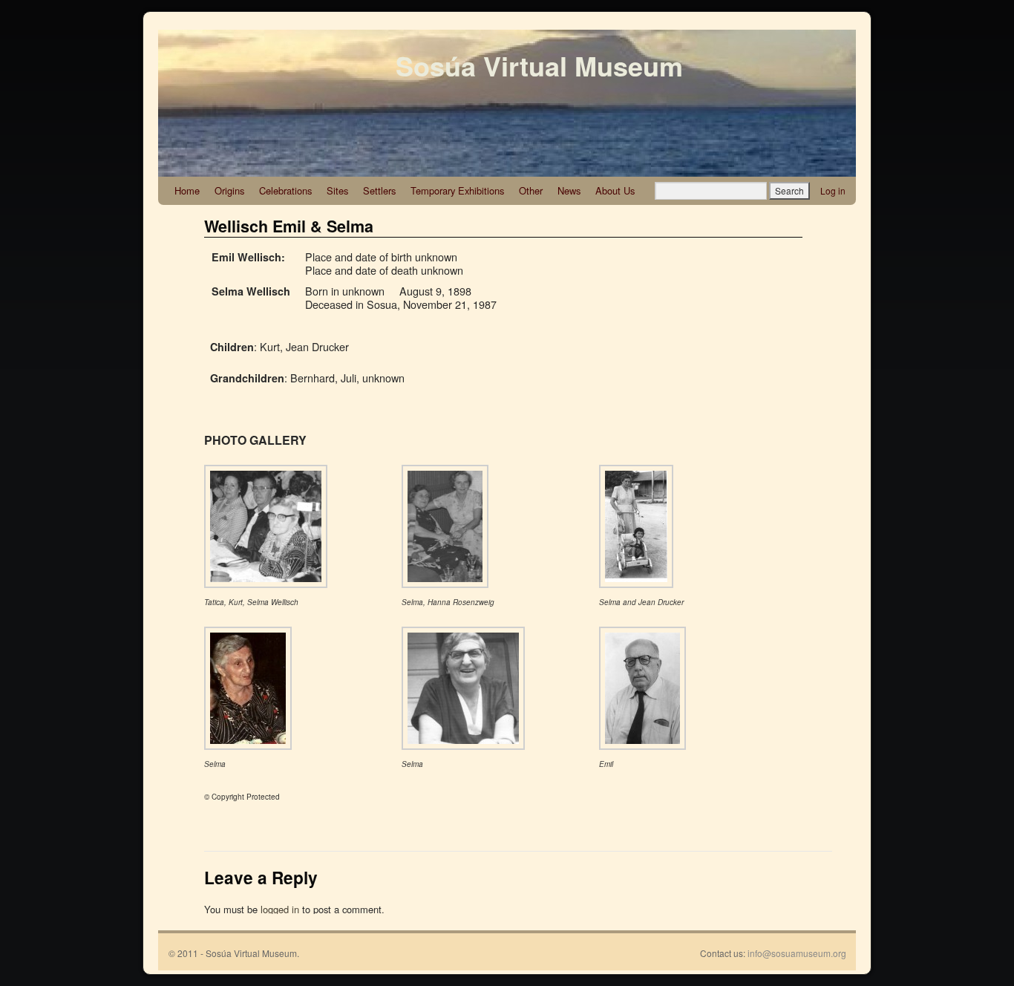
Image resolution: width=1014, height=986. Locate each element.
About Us (615, 190)
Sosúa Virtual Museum (539, 65)
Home (187, 190)
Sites (337, 190)
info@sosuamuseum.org (797, 953)
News (568, 190)
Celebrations (285, 190)
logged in (280, 909)
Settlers (379, 190)
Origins (229, 190)
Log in (832, 190)
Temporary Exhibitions (457, 190)
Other (531, 190)
